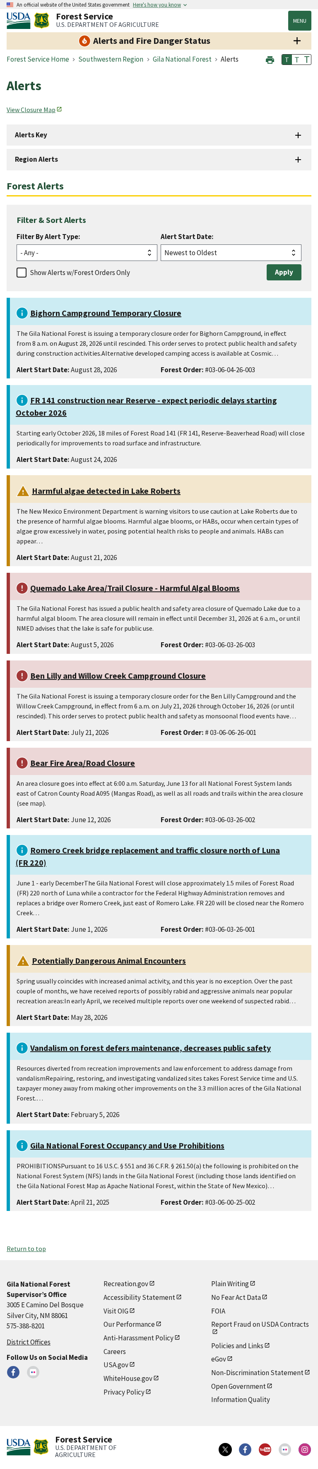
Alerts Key (31, 134)
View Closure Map (31, 109)
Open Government (238, 1386)
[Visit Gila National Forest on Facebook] (13, 1372)
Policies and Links (237, 1345)
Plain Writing (230, 1283)
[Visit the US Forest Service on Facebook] (245, 1449)
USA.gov (116, 1364)
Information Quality (240, 1399)
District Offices (29, 1342)
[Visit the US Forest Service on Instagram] (304, 1449)
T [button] (287, 59)
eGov (218, 1359)
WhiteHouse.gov (128, 1378)
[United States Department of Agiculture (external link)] (20, 20)
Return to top (26, 1248)
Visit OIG (116, 1311)
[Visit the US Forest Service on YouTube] (265, 1449)
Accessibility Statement (139, 1297)
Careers (115, 1351)
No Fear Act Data (236, 1297)
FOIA (218, 1311)
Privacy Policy (124, 1392)
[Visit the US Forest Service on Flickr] (285, 1449)
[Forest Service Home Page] (41, 20)
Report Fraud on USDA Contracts (260, 1324)
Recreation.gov (126, 1283)
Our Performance (129, 1324)
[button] (270, 59)
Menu (299, 20)
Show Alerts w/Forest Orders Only (80, 272)
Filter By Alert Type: (48, 236)
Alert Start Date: (187, 236)
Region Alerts (36, 159)
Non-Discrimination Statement (257, 1372)
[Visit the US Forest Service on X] (225, 1449)
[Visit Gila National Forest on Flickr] (33, 1372)
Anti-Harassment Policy (138, 1337)
